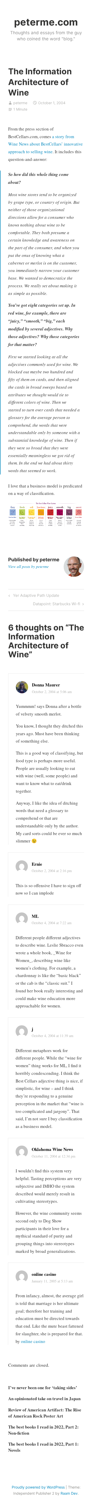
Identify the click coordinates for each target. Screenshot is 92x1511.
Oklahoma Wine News (52, 1149)
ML (35, 916)
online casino (44, 1274)
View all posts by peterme (28, 566)
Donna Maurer (46, 685)
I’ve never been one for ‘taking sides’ (42, 1387)
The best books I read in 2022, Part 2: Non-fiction (43, 1430)
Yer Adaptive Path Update (35, 596)
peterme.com (46, 22)
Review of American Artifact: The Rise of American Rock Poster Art (44, 1413)
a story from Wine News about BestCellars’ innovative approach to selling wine (45, 144)
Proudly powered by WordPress (38, 1487)
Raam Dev (69, 1493)
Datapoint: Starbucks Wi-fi (56, 604)
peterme (20, 103)
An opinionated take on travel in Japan (44, 1398)
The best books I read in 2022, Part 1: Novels (43, 1447)
